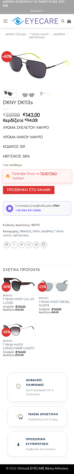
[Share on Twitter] (21, 244)
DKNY (36, 231)
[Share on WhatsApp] (6, 244)
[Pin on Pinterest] (36, 244)
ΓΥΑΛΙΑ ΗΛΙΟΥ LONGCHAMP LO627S (18, 346)
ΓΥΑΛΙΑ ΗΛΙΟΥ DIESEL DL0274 (54, 303)
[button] (5, 21)
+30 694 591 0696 (28, 210)
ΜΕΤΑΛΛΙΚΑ (37, 37)
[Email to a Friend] (28, 244)
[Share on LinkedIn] (43, 244)
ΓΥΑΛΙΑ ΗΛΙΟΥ (39, 34)
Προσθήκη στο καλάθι (28, 190)
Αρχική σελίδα (16, 34)
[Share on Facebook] (14, 244)
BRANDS (36, 10)
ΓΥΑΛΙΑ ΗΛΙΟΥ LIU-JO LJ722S (18, 301)
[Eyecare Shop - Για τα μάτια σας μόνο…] (34, 21)
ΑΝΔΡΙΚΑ (59, 34)
